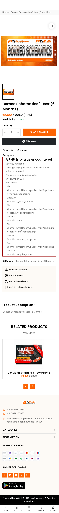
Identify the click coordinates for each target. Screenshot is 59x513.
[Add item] (18, 132)
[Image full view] (52, 26)
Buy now (31, 141)
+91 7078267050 (15, 413)
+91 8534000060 (16, 409)
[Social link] (4, 475)
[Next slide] (32, 386)
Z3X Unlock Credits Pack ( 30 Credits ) (29, 372)
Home (5, 12)
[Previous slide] (25, 386)
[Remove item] (5, 132)
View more (29, 333)
